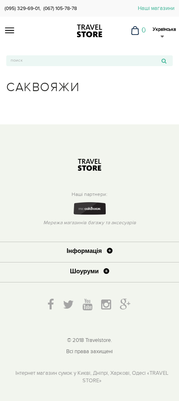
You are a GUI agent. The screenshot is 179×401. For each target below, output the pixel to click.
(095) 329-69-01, (23, 8)
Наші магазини (156, 8)
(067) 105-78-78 (60, 8)
